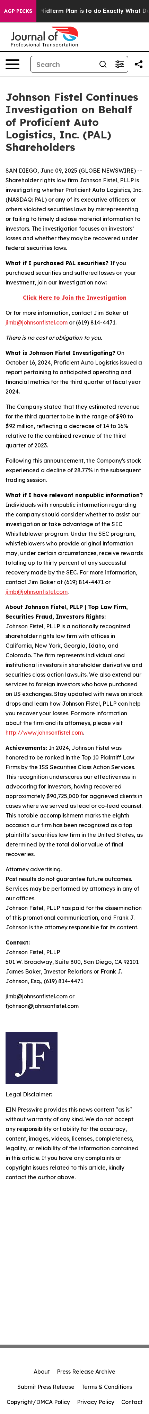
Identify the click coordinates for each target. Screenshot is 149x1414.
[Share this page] (138, 64)
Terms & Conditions (106, 1386)
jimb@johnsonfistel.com (37, 322)
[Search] (103, 64)
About (42, 1371)
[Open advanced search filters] (119, 64)
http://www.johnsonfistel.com (44, 732)
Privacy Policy (95, 1401)
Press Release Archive (86, 1371)
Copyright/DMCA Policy (38, 1401)
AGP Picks (18, 11)
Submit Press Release (45, 1386)
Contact (132, 1401)
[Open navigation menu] (12, 64)
